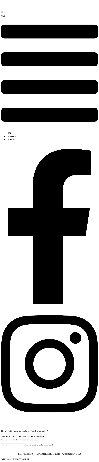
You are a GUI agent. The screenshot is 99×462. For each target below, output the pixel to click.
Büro (10, 133)
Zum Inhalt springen (8, 3)
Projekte (12, 136)
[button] (49, 72)
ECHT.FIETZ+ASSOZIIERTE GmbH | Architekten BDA (22, 8)
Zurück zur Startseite (8, 448)
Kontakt (11, 139)
